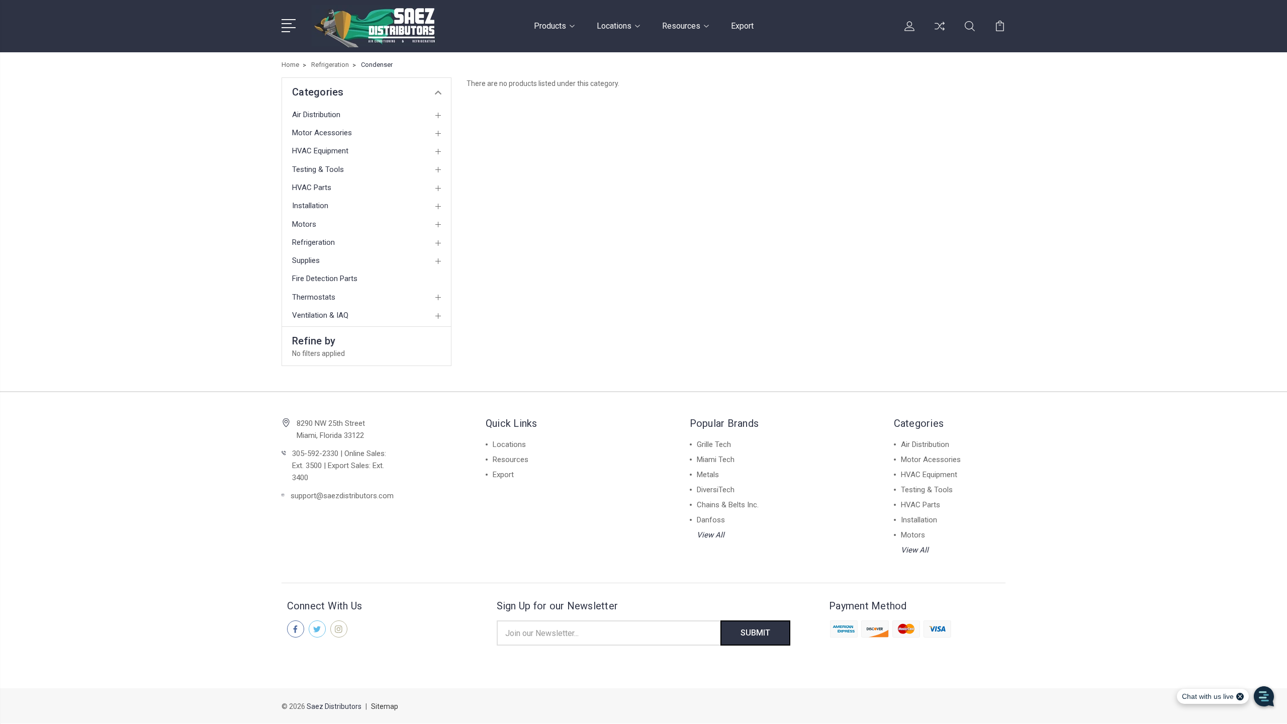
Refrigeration (313, 242)
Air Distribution (316, 114)
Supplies (306, 260)
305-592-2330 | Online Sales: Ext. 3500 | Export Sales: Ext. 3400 (339, 465)
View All (710, 534)
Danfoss (711, 519)
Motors (304, 224)
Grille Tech (714, 444)
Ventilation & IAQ (320, 315)
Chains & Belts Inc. (728, 504)
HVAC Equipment (320, 150)
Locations (614, 26)
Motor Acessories (322, 132)
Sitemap (384, 706)
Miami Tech (715, 459)
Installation (310, 205)
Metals (708, 474)
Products (550, 26)
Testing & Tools (318, 169)
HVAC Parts (311, 187)
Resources (681, 26)
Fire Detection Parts (324, 278)
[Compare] (939, 32)
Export (742, 26)
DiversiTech (715, 489)
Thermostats (313, 297)
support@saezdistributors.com (342, 495)
